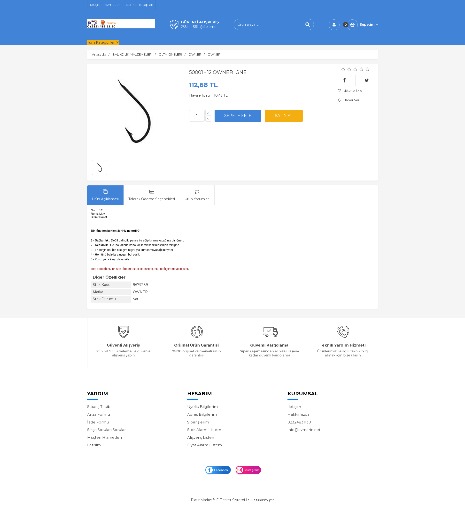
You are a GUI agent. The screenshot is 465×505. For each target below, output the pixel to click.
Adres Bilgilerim (202, 414)
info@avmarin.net (303, 429)
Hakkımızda (298, 414)
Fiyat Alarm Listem (204, 445)
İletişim (94, 445)
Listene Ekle (352, 90)
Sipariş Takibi (99, 406)
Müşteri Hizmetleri (104, 437)
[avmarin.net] (121, 27)
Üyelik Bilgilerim (202, 406)
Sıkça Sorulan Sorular (106, 429)
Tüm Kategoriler (101, 42)
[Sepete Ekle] (238, 116)
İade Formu (98, 422)
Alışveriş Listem (201, 437)
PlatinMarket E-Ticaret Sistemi (218, 500)
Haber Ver (351, 100)
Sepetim (367, 24)
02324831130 (299, 422)
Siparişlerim (198, 422)
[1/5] (343, 69)
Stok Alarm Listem (204, 429)
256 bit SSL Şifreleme (199, 27)
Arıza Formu (98, 414)
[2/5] (346, 69)
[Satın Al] (284, 116)
